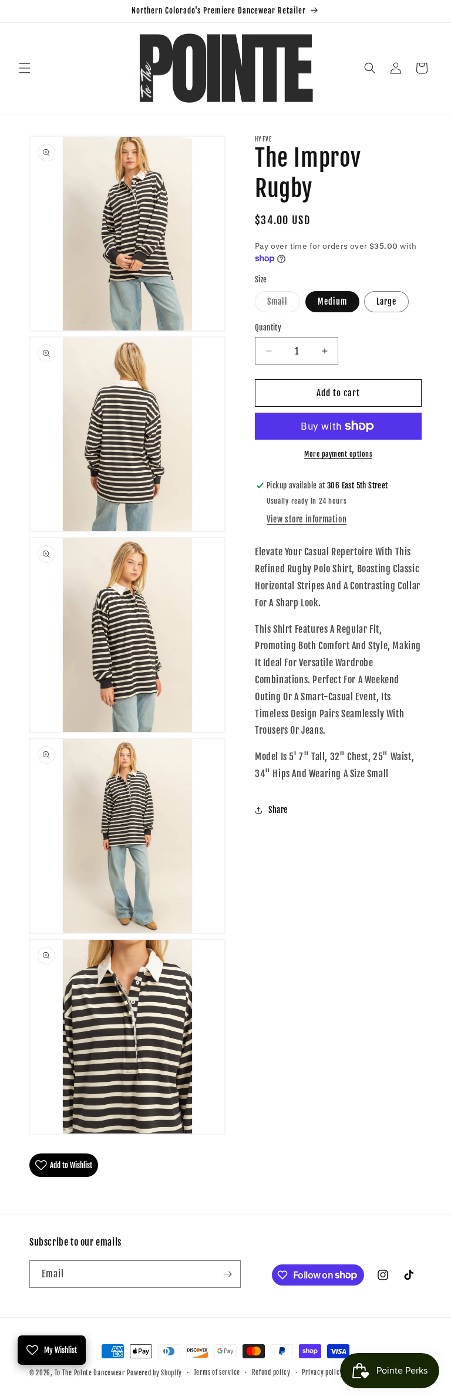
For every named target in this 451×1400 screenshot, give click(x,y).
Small (283, 304)
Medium (332, 301)
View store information (306, 519)
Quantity (268, 327)
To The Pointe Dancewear (90, 1373)
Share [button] (278, 810)
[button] (25, 68)
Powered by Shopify (154, 1373)
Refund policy (271, 1372)
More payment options (338, 454)
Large (386, 301)
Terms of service (217, 1372)
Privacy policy (322, 1372)
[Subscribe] (227, 1274)
